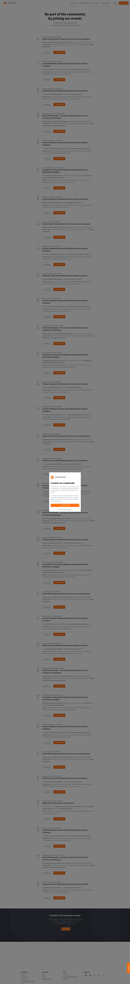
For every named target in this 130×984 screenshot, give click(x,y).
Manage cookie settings (65, 509)
